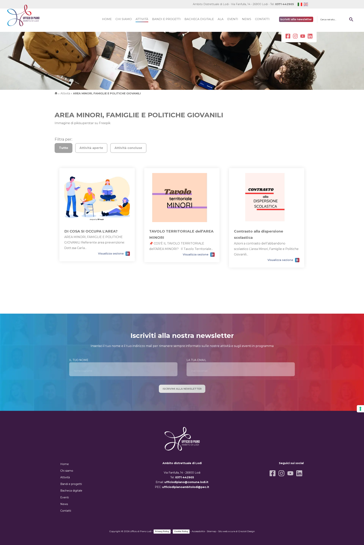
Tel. (282, 4)
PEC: (182, 487)
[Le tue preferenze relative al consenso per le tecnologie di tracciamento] (360, 408)
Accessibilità (198, 531)
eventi (232, 19)
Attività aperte (91, 148)
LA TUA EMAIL (196, 360)
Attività (65, 477)
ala (221, 19)
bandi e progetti (166, 19)
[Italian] (301, 4)
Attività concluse (128, 148)
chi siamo (123, 19)
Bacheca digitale (71, 490)
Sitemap (211, 531)
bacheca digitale (199, 19)
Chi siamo (66, 470)
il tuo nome (78, 360)
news (246, 19)
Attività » (66, 93)
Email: (182, 482)
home (107, 19)
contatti (262, 19)
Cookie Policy (181, 531)
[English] (306, 4)
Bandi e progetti (71, 484)
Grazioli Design (246, 531)
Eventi (64, 497)
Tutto (63, 148)
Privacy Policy (162, 531)
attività (142, 19)
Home (64, 464)
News (64, 504)
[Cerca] (351, 19)
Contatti (65, 510)
